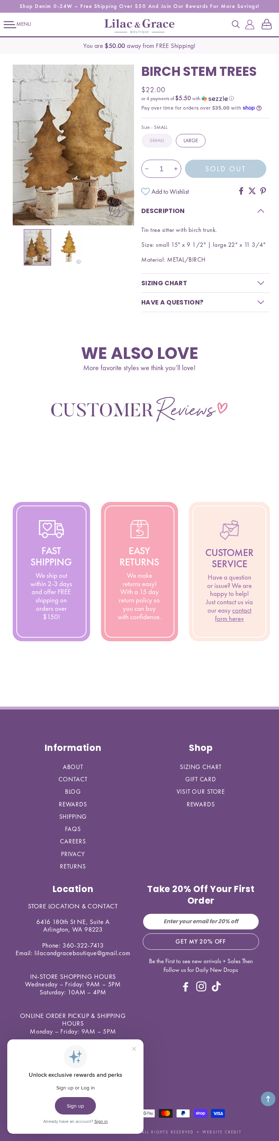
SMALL (157, 140)
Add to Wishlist (170, 191)
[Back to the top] (268, 1099)
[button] (10, 24)
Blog (73, 792)
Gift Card (200, 779)
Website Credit (222, 1131)
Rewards (73, 804)
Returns (73, 866)
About (73, 767)
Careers (73, 841)
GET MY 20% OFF (200, 941)
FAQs (73, 829)
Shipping (73, 817)
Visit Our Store (201, 792)
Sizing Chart (201, 767)
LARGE (190, 140)
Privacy (73, 854)
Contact (72, 779)
